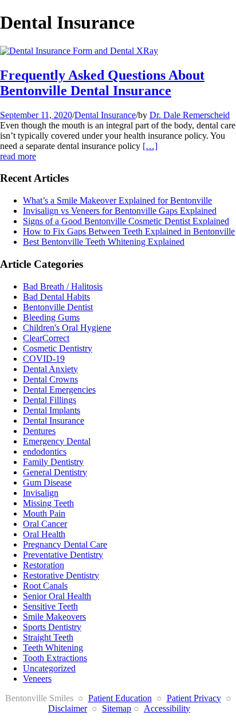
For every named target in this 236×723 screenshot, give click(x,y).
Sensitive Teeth (50, 606)
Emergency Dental (57, 441)
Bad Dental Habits (56, 297)
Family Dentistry (53, 462)
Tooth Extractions (55, 658)
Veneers (37, 678)
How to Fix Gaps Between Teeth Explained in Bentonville (129, 231)
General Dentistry (55, 472)
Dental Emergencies (59, 389)
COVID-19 (44, 359)
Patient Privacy (194, 698)
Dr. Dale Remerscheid (190, 115)
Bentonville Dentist (58, 307)
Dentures (39, 431)
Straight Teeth (48, 637)
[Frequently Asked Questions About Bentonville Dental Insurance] (79, 51)
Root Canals (45, 586)
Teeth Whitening (53, 647)
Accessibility (167, 708)
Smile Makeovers (54, 617)
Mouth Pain (44, 513)
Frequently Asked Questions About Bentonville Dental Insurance (102, 83)
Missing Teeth (48, 503)
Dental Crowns (50, 379)
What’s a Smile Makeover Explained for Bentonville (117, 200)
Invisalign (40, 493)
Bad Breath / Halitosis (63, 286)
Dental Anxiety (50, 369)
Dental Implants (51, 410)
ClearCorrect (46, 338)
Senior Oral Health (57, 596)
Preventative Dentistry (63, 555)
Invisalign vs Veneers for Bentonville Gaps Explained (120, 211)
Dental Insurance (105, 115)
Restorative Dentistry (61, 575)
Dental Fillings (49, 400)
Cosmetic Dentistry (57, 348)
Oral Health (44, 534)
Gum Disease (47, 482)
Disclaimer (67, 708)
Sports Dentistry (52, 627)
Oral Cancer (45, 524)
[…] (150, 146)
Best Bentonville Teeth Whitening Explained (103, 242)
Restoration (43, 565)
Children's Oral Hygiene (67, 328)
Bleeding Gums (51, 317)
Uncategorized (49, 668)
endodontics (44, 451)
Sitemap (116, 708)
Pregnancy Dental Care (65, 544)
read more (18, 156)
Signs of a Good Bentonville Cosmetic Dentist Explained (126, 221)
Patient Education (120, 698)
